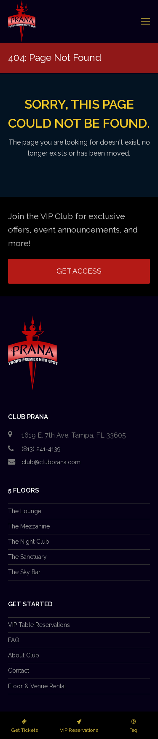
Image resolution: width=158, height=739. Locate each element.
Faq (133, 730)
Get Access (79, 271)
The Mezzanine (29, 526)
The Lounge (24, 511)
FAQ (13, 640)
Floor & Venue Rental (37, 686)
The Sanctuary (27, 556)
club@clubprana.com (50, 462)
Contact (18, 670)
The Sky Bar (24, 572)
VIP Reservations (79, 730)
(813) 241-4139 (41, 449)
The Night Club (28, 541)
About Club (23, 655)
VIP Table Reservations (39, 624)
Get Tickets (24, 730)
